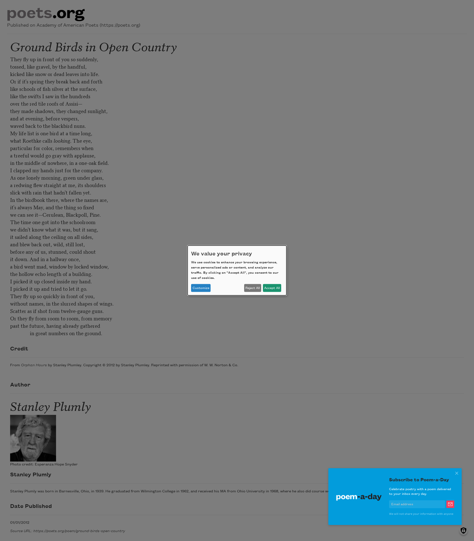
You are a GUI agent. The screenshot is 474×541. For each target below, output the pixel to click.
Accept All (272, 288)
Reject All (252, 288)
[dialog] (237, 270)
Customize (201, 288)
